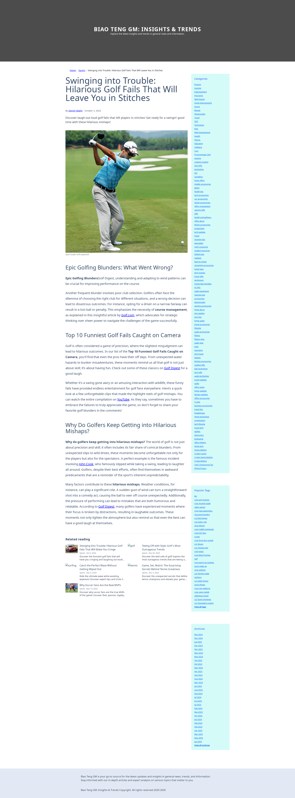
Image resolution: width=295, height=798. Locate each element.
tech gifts (198, 372)
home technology (201, 416)
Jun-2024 (198, 701)
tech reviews (199, 272)
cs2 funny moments (202, 599)
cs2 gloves (198, 544)
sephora (197, 577)
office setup (199, 387)
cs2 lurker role (200, 522)
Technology (199, 125)
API (195, 173)
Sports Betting (200, 450)
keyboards (198, 439)
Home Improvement (203, 103)
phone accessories (202, 224)
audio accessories (202, 332)
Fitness (197, 140)
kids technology (201, 368)
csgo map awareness (203, 511)
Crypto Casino (200, 453)
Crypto (197, 402)
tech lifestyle (199, 424)
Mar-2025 (198, 734)
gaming (197, 158)
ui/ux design (199, 525)
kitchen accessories (202, 361)
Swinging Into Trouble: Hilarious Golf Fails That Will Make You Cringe (101, 547)
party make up (200, 566)
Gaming (197, 88)
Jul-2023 (197, 704)
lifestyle (197, 328)
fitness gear (199, 339)
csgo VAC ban (200, 533)
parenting (198, 350)
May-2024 (198, 653)
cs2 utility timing (201, 581)
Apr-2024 (198, 715)
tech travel (198, 354)
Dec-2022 (198, 649)
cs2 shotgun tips (201, 548)
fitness (197, 335)
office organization (202, 206)
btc (195, 496)
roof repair (199, 551)
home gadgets (200, 391)
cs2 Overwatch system (204, 603)
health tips (198, 191)
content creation (201, 162)
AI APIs (197, 287)
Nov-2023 (198, 712)
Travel (197, 117)
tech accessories (201, 195)
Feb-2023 (198, 723)
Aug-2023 (198, 690)
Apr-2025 (198, 730)
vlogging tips (199, 239)
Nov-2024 (198, 634)
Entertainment (200, 92)
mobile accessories (202, 184)
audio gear (199, 343)
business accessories (203, 405)
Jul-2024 (197, 697)
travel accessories (202, 324)
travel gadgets (200, 380)
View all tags (200, 607)
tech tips (198, 317)
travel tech (198, 428)
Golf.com (127, 315)
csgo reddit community (204, 529)
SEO (196, 121)
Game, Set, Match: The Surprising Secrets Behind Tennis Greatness (161, 567)
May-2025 (198, 738)
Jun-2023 (198, 642)
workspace (199, 280)
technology (199, 169)
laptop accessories (202, 202)
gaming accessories (202, 306)
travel (196, 236)
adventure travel (201, 596)
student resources (202, 250)
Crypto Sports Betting (203, 457)
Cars (196, 151)
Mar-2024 (198, 667)
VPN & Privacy (200, 468)
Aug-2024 (198, 679)
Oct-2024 (198, 664)
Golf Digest (172, 368)
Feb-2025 (198, 727)
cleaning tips (199, 295)
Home (73, 70)
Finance (197, 84)
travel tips (198, 409)
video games (199, 507)
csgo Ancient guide (202, 503)
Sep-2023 (198, 675)
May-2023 (198, 656)
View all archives (202, 745)
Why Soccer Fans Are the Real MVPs (100, 585)
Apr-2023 (198, 671)
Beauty (197, 110)
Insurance (198, 95)
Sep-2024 (198, 693)
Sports (82, 70)
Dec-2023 (198, 645)
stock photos (199, 584)
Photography (199, 114)
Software (198, 147)
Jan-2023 (198, 686)
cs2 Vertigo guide (201, 573)
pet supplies (199, 313)
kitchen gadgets (201, 394)
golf (196, 559)
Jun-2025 (198, 741)
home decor (199, 309)
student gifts (199, 365)
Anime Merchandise (203, 284)
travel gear (199, 269)
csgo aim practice (201, 500)
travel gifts (198, 276)
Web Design (199, 99)
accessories (199, 298)
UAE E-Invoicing (201, 247)
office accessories (202, 398)
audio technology (201, 376)
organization (199, 420)
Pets (196, 129)
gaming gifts (199, 210)
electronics (199, 435)
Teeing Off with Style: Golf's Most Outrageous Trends (161, 547)
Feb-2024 (198, 708)
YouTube (123, 399)
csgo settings (200, 570)
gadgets (197, 258)
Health (197, 136)
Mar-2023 (198, 682)
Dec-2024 (198, 638)
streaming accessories (204, 265)
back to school (200, 261)
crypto (197, 536)
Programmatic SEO (202, 154)
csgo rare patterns (202, 588)
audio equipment (201, 291)
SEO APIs (198, 165)
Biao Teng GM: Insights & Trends (147, 29)
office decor (199, 221)
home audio (199, 320)
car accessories (201, 199)
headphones (199, 413)
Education (198, 143)
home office (199, 180)
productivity (199, 228)
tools (196, 346)
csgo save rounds (201, 592)
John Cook (86, 464)
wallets (197, 431)
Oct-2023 (198, 660)
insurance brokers (202, 514)
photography (199, 302)
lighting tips (199, 254)
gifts (196, 213)
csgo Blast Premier (202, 555)
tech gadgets (199, 232)
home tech (198, 446)
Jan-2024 (198, 719)
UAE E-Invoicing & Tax (203, 464)
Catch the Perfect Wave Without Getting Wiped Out (98, 567)
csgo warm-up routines (204, 562)
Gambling (198, 177)
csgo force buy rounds (203, 540)
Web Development (202, 132)
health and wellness (202, 217)
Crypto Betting (200, 461)
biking (196, 188)
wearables (198, 243)
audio (196, 383)
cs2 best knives (200, 518)
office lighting (200, 442)
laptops (197, 357)
